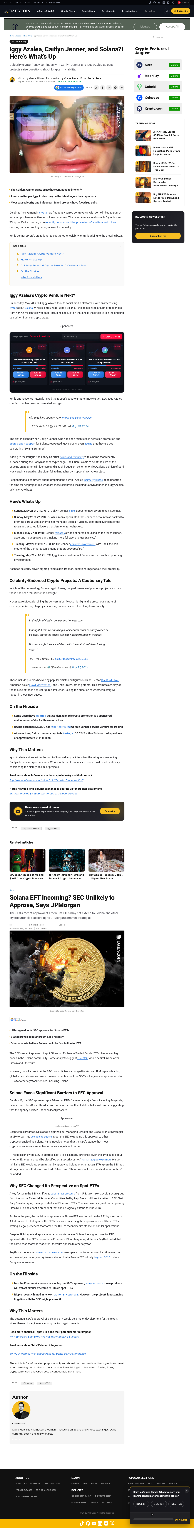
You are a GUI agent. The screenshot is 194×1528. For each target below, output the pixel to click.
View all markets (40, 336)
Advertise (38, 2)
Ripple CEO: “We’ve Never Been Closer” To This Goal (166, 166)
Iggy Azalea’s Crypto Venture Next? (42, 253)
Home (12, 36)
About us (8, 2)
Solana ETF (45, 1383)
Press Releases (23, 1490)
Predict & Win (111, 336)
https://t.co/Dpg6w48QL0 (77, 417)
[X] (173, 2)
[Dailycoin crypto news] (17, 11)
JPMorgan (27, 1383)
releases (60, 533)
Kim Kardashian (110, 680)
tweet (13, 308)
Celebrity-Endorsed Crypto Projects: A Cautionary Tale (53, 265)
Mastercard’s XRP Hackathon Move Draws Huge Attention (166, 151)
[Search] (167, 11)
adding (88, 443)
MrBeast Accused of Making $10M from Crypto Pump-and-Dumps (27, 878)
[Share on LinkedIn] (109, 87)
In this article (19, 246)
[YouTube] (159, 2)
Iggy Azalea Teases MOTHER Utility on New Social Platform (106, 878)
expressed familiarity (72, 457)
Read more (17, 1439)
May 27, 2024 (80, 667)
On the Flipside (30, 271)
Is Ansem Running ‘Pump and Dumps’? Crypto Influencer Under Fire (66, 878)
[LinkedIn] (163, 2)
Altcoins (18, 36)
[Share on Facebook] (102, 87)
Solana (29, 308)
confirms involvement (82, 544)
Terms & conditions (100, 1502)
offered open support (22, 443)
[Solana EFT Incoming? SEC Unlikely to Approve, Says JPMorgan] (22, 1418)
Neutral (176, 1504)
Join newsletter (53, 2)
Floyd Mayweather (40, 685)
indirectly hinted (93, 480)
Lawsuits (161, 1484)
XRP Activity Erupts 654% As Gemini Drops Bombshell (166, 135)
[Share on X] (96, 87)
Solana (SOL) (27, 36)
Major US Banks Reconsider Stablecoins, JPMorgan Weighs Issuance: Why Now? (166, 182)
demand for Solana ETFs (49, 1252)
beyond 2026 (102, 1257)
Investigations (135, 1484)
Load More (67, 1456)
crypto (43, 212)
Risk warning (78, 1502)
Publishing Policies (26, 1496)
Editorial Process (46, 1490)
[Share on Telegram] (115, 87)
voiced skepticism (41, 1136)
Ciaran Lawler (71, 78)
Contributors (52, 1484)
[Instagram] (168, 2)
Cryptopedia (90, 1484)
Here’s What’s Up (31, 259)
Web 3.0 (173, 1484)
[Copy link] (121, 87)
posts (72, 510)
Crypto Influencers (31, 828)
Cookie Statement (81, 1496)
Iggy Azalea (52, 828)
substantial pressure (63, 1193)
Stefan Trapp (95, 78)
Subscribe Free (158, 236)
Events (18, 2)
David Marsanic (19, 925)
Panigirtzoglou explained (96, 1159)
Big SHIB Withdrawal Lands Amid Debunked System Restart (166, 198)
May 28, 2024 (80, 426)
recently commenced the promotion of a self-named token (80, 222)
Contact (27, 2)
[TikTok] (150, 2)
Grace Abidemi (37, 78)
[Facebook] (154, 2)
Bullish (141, 1504)
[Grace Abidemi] (12, 79)
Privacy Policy (103, 1496)
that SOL (82, 1058)
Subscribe (182, 11)
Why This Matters (31, 277)
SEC (150, 1484)
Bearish (159, 1504)
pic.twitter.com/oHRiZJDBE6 (71, 658)
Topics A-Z (106, 1484)
